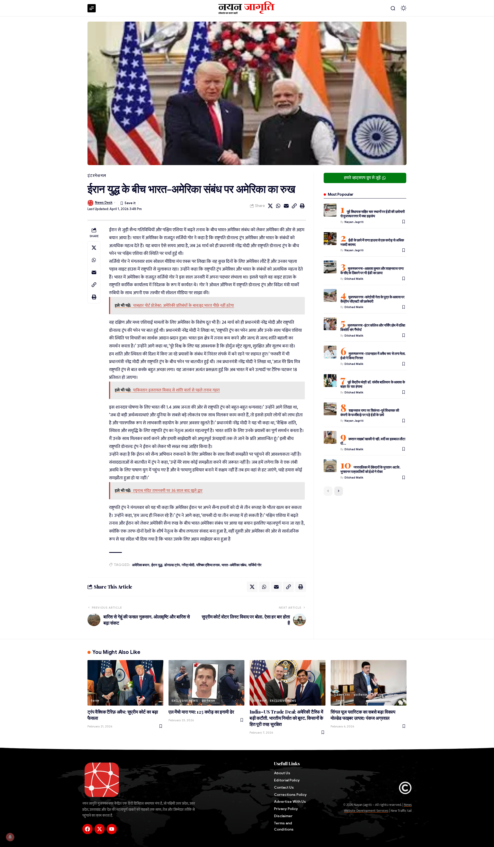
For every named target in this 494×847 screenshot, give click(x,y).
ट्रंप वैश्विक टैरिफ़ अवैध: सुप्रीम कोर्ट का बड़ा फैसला (122, 715)
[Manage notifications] (10, 837)
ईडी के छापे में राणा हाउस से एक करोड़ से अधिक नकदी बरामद (372, 242)
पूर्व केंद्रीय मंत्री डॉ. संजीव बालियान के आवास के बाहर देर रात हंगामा (372, 384)
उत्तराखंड (392, 695)
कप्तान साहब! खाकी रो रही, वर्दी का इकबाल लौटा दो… (372, 441)
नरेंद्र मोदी (188, 564)
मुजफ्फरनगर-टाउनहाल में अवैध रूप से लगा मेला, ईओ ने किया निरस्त (372, 355)
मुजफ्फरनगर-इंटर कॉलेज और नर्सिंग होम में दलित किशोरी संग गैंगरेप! (372, 327)
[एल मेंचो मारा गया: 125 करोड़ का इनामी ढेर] (206, 683)
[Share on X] (270, 206)
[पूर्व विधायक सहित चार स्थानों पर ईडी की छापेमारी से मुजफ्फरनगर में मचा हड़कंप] (330, 210)
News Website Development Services (378, 807)
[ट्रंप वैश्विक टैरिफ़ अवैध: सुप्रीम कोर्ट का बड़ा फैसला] (125, 683)
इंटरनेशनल (96, 175)
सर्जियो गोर (254, 564)
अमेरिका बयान (140, 564)
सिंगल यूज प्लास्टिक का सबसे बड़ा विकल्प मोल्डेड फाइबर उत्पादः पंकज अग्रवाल (363, 715)
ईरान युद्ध (156, 564)
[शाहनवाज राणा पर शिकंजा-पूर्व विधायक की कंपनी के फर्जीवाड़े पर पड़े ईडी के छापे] (330, 408)
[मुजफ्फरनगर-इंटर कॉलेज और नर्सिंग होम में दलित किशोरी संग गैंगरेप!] (330, 323)
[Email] (286, 206)
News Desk (103, 203)
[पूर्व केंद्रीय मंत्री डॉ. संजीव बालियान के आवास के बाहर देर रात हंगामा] (330, 380)
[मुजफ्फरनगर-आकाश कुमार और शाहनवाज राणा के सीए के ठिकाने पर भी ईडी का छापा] (330, 266)
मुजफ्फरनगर (342, 695)
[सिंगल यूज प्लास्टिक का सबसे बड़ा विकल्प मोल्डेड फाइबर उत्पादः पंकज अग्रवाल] (369, 683)
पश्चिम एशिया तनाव (208, 564)
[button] (392, 8)
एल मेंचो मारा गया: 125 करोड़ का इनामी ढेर (201, 712)
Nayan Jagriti (354, 222)
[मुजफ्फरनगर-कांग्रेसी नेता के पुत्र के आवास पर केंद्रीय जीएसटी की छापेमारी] (330, 295)
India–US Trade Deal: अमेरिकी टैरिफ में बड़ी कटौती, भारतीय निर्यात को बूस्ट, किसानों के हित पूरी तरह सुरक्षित (286, 718)
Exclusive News (185, 700)
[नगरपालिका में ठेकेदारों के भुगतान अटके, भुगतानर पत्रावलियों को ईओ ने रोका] (330, 465)
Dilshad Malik (354, 279)
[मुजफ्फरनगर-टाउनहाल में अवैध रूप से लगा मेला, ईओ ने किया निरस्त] (330, 352)
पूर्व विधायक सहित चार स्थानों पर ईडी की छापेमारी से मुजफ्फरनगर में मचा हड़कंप (372, 213)
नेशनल (95, 700)
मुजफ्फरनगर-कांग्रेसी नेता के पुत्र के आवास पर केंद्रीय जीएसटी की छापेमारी (372, 299)
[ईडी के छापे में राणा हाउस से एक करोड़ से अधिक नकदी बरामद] (330, 238)
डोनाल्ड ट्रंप (172, 564)
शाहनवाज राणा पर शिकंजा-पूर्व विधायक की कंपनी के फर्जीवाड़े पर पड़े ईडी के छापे (369, 412)
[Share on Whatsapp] (278, 206)
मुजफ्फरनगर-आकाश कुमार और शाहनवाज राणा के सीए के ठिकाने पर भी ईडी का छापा (372, 270)
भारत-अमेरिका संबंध (234, 564)
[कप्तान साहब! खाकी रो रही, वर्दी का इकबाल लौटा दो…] (330, 437)
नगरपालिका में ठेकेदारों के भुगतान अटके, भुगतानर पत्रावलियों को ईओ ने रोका (370, 469)
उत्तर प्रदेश (377, 695)
